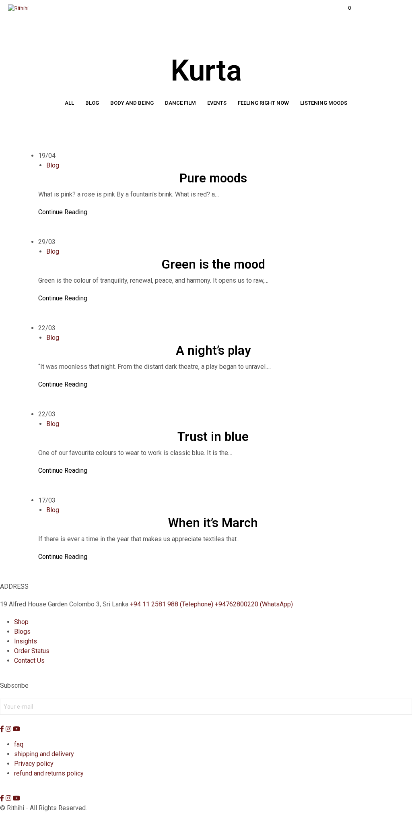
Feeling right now (263, 103)
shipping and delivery (44, 754)
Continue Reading (62, 212)
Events (217, 103)
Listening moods (323, 103)
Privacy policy (34, 763)
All (69, 103)
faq (18, 744)
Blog (92, 103)
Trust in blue (213, 437)
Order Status (31, 651)
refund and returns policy (49, 773)
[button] (344, 8)
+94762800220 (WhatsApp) (254, 604)
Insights (25, 641)
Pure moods (213, 178)
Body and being (132, 103)
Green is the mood (213, 264)
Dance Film (180, 103)
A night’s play (213, 350)
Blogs (22, 631)
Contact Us (29, 660)
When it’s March (213, 523)
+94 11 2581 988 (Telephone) (171, 604)
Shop (21, 622)
